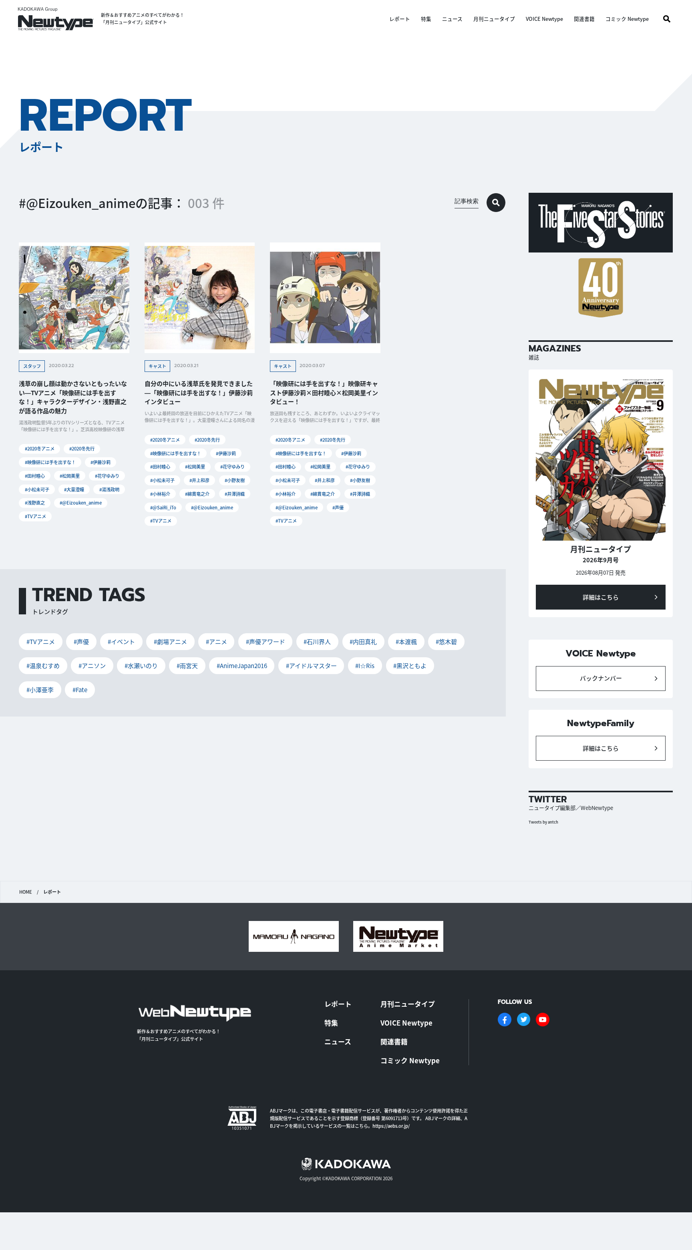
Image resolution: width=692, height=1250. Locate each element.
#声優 (338, 507)
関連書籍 (584, 19)
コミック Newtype (627, 19)
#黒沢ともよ (409, 665)
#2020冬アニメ (39, 448)
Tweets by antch (543, 822)
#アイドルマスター (311, 665)
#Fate (79, 689)
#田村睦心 (35, 476)
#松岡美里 (70, 476)
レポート (399, 19)
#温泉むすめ (43, 665)
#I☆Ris (364, 665)
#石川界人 (317, 641)
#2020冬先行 (82, 448)
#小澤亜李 (40, 689)
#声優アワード (265, 641)
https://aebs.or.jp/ (391, 1126)
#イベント (121, 641)
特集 (426, 19)
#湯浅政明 (109, 489)
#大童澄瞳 (74, 489)
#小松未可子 (37, 489)
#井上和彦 (199, 480)
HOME (25, 892)
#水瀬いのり (141, 665)
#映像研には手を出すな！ (50, 462)
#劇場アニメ (170, 641)
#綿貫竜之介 (197, 494)
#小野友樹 (235, 480)
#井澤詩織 (235, 494)
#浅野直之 (35, 502)
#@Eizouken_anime (81, 502)
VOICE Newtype (544, 19)
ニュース (452, 19)
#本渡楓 (406, 641)
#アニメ (216, 641)
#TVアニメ (35, 516)
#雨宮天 (187, 665)
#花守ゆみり (107, 476)
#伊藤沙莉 (101, 462)
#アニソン (92, 665)
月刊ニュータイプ (494, 19)
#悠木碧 (446, 641)
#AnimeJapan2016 (242, 665)
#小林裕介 (160, 494)
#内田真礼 (363, 641)
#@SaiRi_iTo (163, 507)
